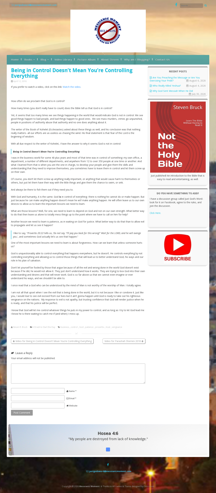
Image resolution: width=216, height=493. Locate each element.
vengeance (117, 327)
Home (15, 59)
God (81, 327)
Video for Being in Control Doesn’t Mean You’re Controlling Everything (53, 341)
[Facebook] (176, 4)
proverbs (99, 327)
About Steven (110, 59)
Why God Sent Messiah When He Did (173, 90)
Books (28, 59)
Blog (43, 59)
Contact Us (162, 59)
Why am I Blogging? (137, 59)
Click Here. (155, 213)
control (74, 327)
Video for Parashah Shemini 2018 (122, 341)
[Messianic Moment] (108, 51)
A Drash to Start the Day (43, 327)
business (65, 327)
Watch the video (71, 86)
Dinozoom (149, 486)
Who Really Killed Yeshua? (167, 85)
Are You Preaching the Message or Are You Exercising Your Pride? (175, 79)
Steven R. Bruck (20, 327)
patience (89, 327)
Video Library (63, 59)
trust (108, 327)
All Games (117, 486)
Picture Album (86, 59)
